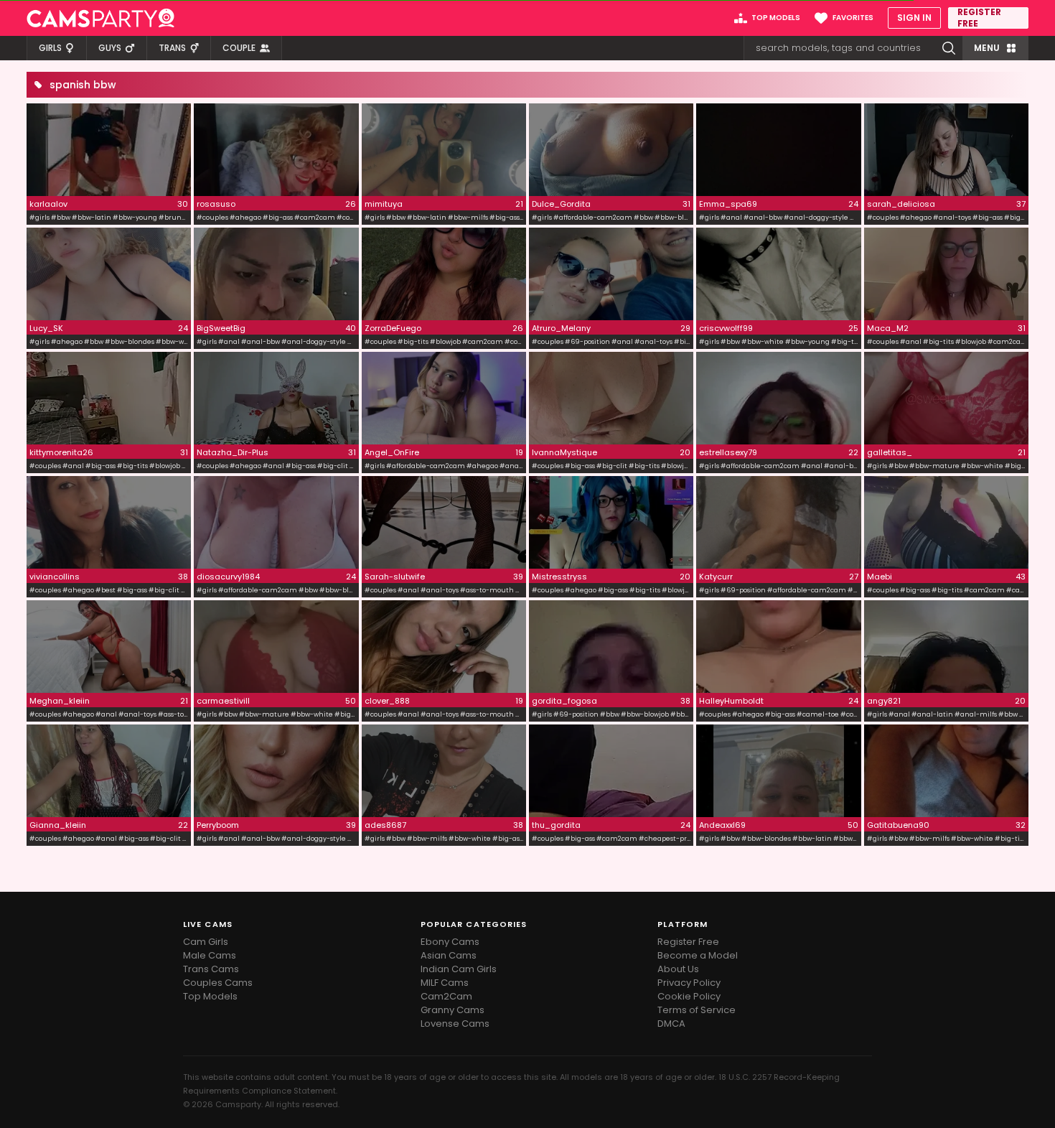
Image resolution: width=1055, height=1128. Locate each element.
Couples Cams (218, 982)
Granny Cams (452, 1010)
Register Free (688, 941)
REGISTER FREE (979, 18)
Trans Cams (211, 969)
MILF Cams (445, 982)
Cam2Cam (446, 996)
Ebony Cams (450, 941)
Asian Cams (449, 955)
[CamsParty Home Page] (100, 18)
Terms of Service (696, 1010)
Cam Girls (205, 941)
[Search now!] (948, 48)
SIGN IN (914, 17)
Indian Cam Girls (459, 969)
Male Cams (209, 955)
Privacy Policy (689, 982)
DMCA (671, 1023)
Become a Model (697, 955)
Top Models (210, 996)
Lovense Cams (455, 1023)
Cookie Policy (689, 996)
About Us (678, 969)
